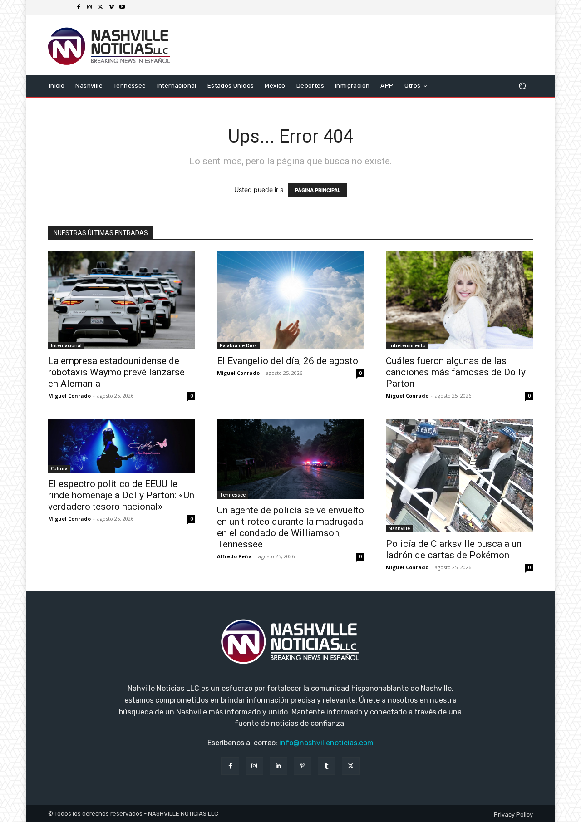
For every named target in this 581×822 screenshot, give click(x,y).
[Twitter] (100, 7)
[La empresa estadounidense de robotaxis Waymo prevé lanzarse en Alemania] (121, 300)
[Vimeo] (111, 7)
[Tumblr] (326, 766)
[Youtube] (122, 7)
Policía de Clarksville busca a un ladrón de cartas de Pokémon (454, 549)
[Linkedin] (278, 766)
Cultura (59, 468)
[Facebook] (78, 7)
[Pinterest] (302, 766)
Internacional (66, 345)
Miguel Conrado (69, 395)
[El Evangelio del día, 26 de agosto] (290, 300)
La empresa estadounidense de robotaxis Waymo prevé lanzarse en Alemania (116, 372)
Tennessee (233, 495)
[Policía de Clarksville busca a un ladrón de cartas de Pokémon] (459, 476)
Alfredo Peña (234, 556)
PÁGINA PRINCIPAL (317, 190)
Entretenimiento (407, 345)
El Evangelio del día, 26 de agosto (287, 360)
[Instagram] (89, 7)
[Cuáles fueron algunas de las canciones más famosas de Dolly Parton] (459, 300)
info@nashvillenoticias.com (326, 742)
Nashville (399, 528)
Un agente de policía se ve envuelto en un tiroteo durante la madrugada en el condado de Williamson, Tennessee (290, 527)
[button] (522, 85)
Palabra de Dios (238, 345)
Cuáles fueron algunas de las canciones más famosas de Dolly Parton (456, 372)
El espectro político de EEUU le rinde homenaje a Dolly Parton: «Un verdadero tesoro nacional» (121, 495)
